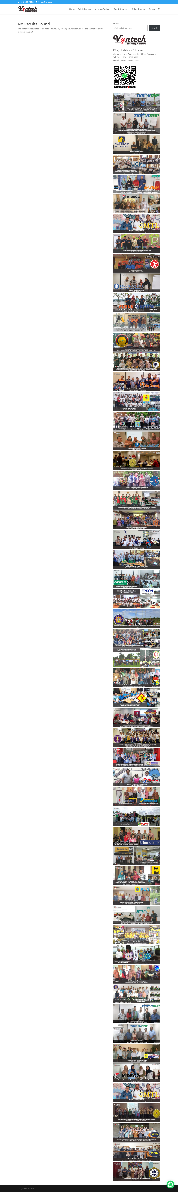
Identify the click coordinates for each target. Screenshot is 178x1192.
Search (116, 23)
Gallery (152, 9)
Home (72, 9)
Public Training (84, 9)
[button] (170, 1184)
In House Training (103, 9)
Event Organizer (121, 9)
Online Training (138, 9)
